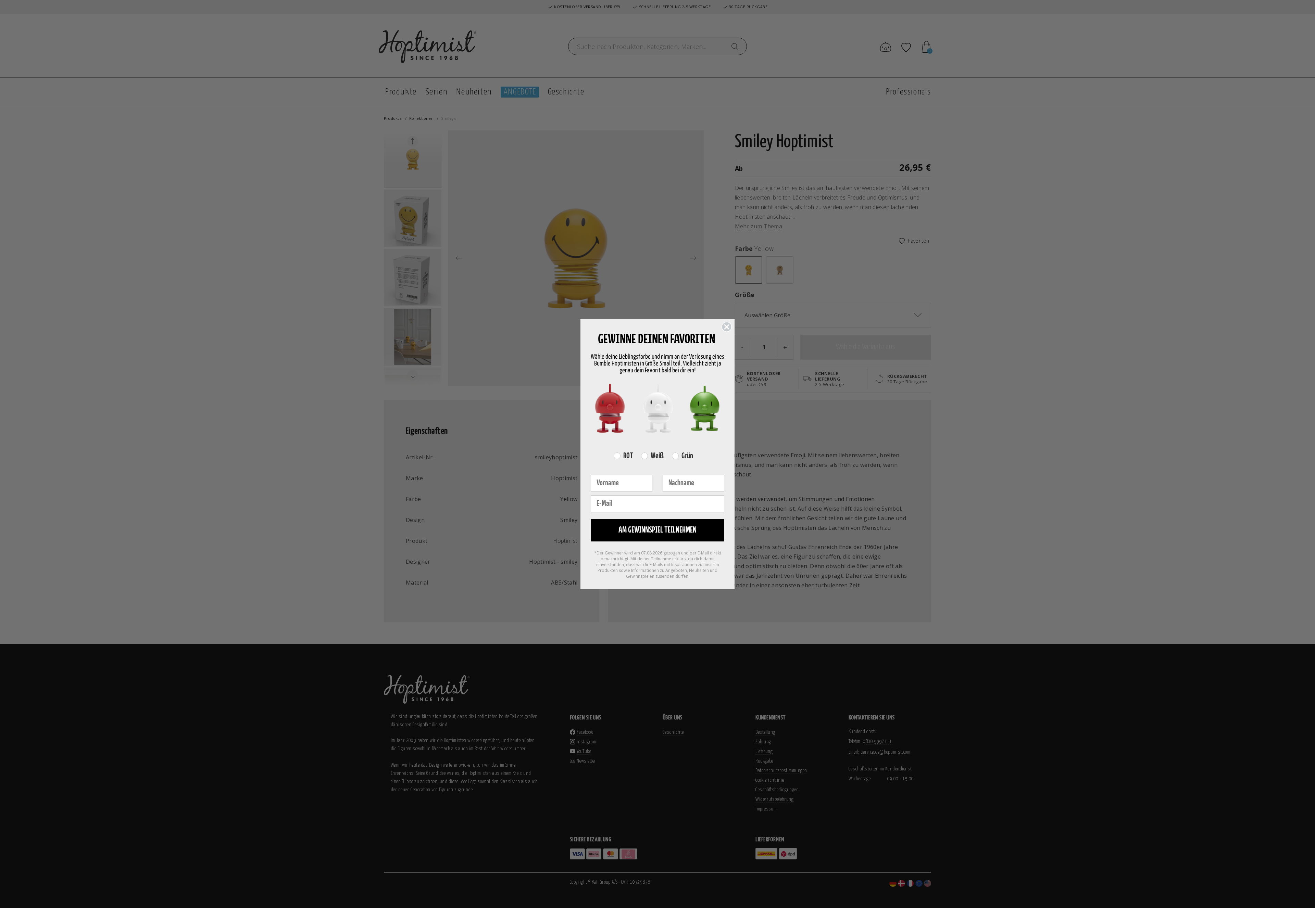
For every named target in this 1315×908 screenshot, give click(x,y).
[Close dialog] (727, 327)
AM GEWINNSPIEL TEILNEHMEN (657, 530)
